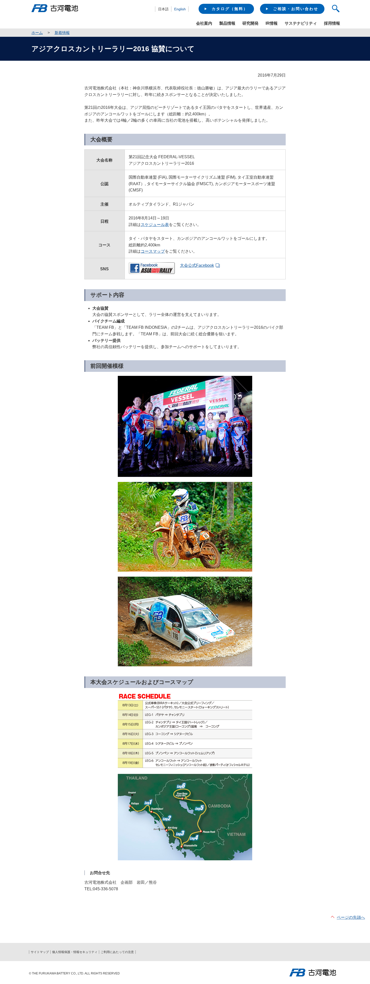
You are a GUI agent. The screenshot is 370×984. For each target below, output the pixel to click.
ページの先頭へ (351, 917)
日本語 (163, 9)
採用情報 (332, 23)
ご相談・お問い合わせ (295, 9)
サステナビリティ (301, 23)
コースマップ (153, 251)
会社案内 (204, 23)
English (180, 9)
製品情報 (227, 23)
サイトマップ (40, 952)
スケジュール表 (155, 224)
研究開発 (250, 23)
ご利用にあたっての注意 (117, 952)
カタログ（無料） (230, 9)
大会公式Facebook (197, 265)
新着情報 (62, 32)
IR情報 (272, 23)
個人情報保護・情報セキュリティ (74, 952)
